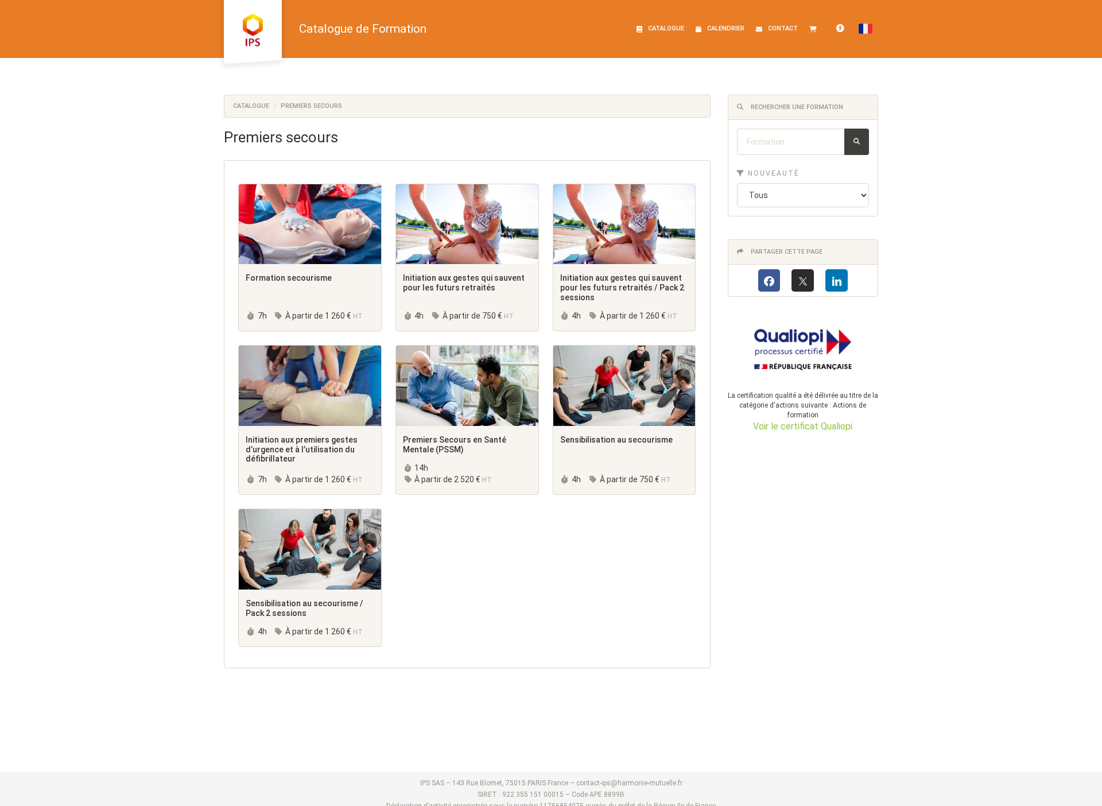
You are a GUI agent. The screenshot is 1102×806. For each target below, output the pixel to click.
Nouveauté (772, 173)
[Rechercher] (856, 142)
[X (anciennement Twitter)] (802, 280)
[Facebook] (769, 280)
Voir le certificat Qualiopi (802, 426)
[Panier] (816, 28)
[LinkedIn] (836, 280)
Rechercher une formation (796, 107)
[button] (865, 28)
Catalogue (666, 28)
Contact (783, 28)
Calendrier (725, 28)
